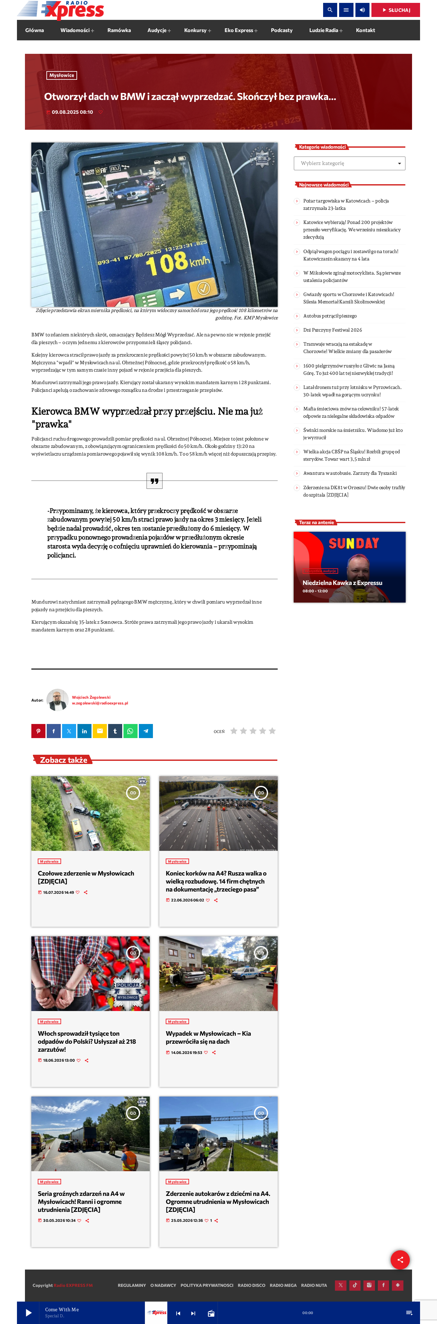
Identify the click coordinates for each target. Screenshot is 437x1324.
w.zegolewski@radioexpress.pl (100, 703)
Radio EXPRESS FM (73, 1285)
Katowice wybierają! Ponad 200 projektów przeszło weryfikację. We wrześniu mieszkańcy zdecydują (352, 229)
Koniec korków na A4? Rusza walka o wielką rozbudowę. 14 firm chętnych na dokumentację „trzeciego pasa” (216, 881)
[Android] (397, 1285)
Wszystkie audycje (320, 571)
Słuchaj (395, 10)
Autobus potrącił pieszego (330, 316)
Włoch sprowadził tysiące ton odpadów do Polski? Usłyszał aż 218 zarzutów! (87, 1041)
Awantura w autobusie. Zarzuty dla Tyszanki (350, 473)
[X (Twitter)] (340, 1285)
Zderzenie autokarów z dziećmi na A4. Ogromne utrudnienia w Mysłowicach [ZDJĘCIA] (218, 1201)
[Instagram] (369, 1285)
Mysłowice (62, 75)
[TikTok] (355, 1285)
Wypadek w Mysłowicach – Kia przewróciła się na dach (208, 1037)
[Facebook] (383, 1285)
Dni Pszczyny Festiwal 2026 (332, 330)
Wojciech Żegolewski (91, 697)
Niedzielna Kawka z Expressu (342, 583)
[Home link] (60, 10)
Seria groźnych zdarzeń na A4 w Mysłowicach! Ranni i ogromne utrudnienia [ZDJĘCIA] (81, 1201)
